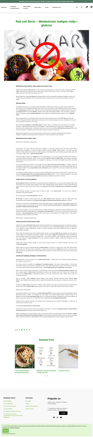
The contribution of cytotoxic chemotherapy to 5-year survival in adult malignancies (12, 415)
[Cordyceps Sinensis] (68, 356)
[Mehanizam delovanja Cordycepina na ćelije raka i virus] (46, 356)
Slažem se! (5, 430)
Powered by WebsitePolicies (8, 433)
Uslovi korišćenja (30, 408)
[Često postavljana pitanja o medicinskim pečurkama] (25, 356)
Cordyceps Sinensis (64, 370)
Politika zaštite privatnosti (31, 406)
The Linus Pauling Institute (9, 406)
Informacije (28, 401)
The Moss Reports (7, 408)
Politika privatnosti (14, 427)
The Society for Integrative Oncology (12, 411)
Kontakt (27, 403)
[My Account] (82, 7)
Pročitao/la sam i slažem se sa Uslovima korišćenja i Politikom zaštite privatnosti (57, 409)
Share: (16, 330)
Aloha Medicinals (7, 401)
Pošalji (63, 413)
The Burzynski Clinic (8, 403)
